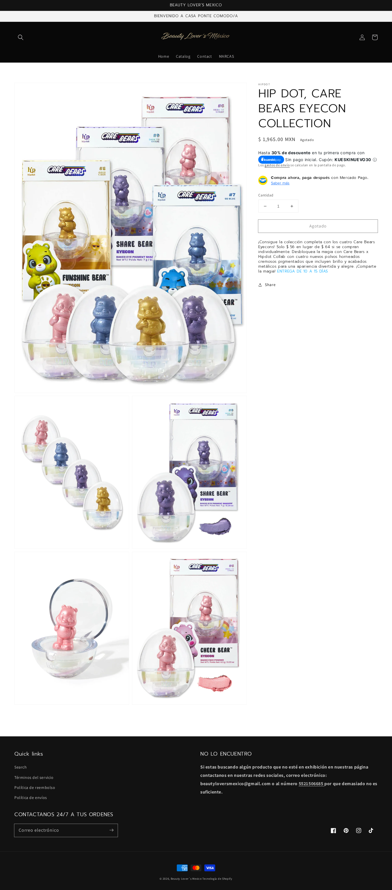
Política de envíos (30, 797)
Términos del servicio (34, 777)
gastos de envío (277, 165)
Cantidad (265, 195)
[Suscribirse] (111, 830)
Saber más (280, 183)
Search (20, 767)
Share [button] (270, 284)
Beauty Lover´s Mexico (186, 879)
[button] (20, 37)
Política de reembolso (34, 787)
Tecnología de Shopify (217, 879)
